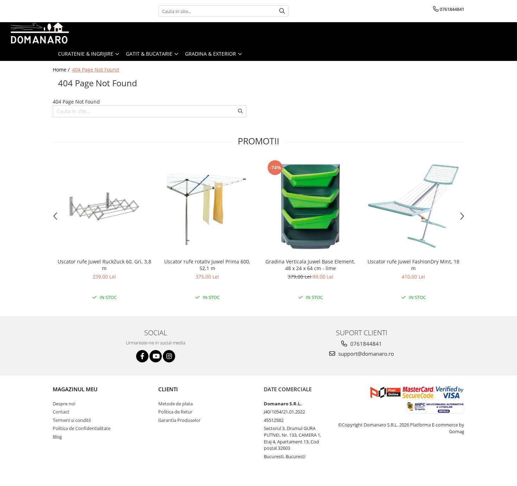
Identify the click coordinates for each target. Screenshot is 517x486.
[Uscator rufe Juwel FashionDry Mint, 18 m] (413, 206)
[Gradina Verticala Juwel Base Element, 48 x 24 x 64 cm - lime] (310, 206)
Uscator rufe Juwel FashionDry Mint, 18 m (413, 265)
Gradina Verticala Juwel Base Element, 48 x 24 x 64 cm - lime (310, 265)
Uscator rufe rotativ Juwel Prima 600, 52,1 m (207, 265)
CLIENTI (168, 389)
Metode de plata (175, 403)
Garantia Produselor (179, 420)
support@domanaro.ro (365, 353)
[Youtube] (155, 356)
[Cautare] (282, 11)
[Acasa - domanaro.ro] (40, 34)
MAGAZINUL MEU (75, 389)
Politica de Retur (175, 412)
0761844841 (365, 343)
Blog (57, 437)
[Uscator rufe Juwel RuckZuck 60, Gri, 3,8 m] (104, 206)
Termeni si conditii (72, 420)
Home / (62, 69)
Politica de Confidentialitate (81, 428)
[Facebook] (142, 356)
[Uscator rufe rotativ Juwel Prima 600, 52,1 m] (207, 206)
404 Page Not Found (95, 69)
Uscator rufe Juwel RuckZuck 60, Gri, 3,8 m (104, 265)
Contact (61, 412)
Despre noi (64, 403)
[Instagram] (169, 356)
